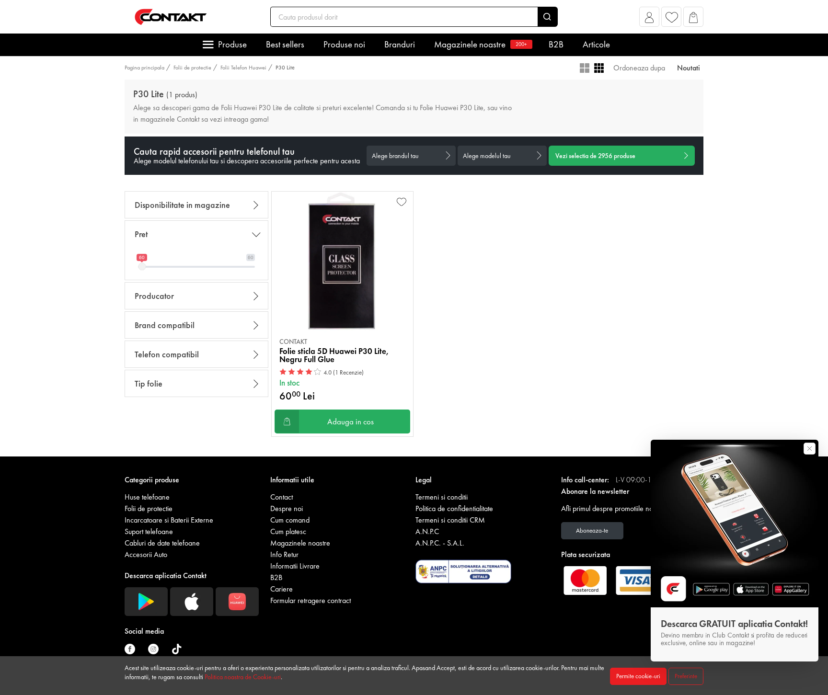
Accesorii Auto (146, 554)
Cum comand (290, 520)
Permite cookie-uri (638, 676)
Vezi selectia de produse (595, 155)
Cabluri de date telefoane (162, 543)
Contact (281, 497)
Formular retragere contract (310, 600)
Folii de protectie (192, 67)
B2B (556, 44)
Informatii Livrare (295, 566)
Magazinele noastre (480, 44)
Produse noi (344, 44)
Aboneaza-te (592, 530)
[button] (649, 19)
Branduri (399, 44)
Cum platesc (288, 531)
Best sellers (285, 44)
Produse (232, 44)
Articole (596, 44)
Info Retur (284, 554)
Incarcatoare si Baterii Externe (169, 520)
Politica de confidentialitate (454, 508)
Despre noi (286, 508)
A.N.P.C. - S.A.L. (439, 543)
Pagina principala (144, 67)
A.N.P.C (427, 531)
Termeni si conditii (441, 497)
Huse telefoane (147, 497)
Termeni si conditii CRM (450, 520)
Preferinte (686, 676)
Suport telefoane (149, 531)
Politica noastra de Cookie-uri (243, 676)
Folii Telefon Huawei (243, 67)
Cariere (281, 589)
